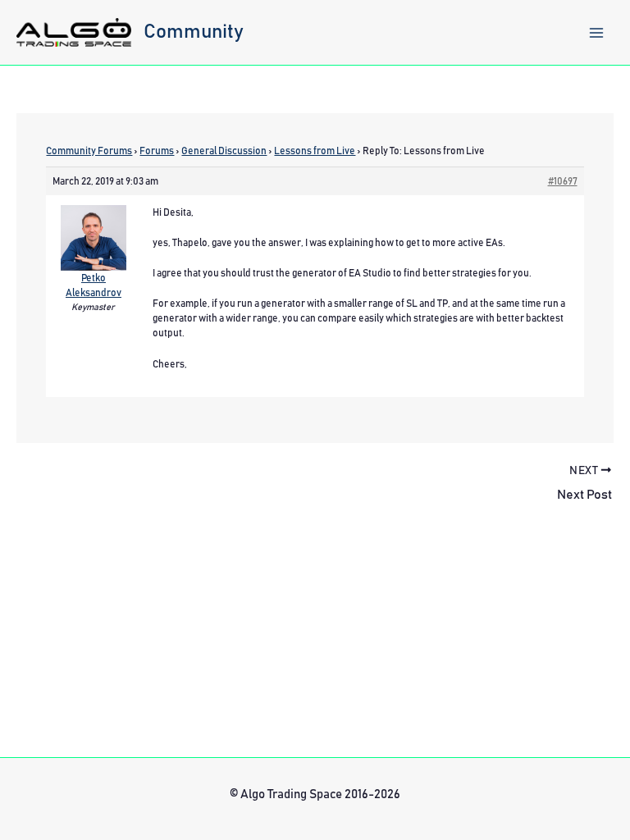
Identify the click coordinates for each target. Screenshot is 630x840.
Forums (156, 151)
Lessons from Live (314, 151)
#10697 (563, 181)
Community (194, 32)
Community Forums (89, 151)
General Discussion (224, 151)
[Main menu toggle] (596, 33)
